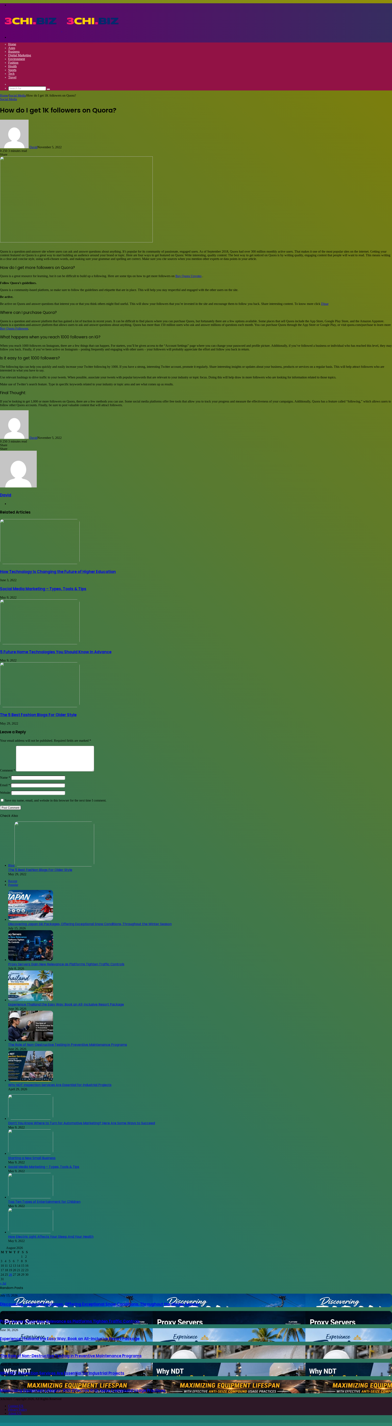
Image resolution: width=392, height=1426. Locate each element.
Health (12, 66)
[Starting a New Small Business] (30, 1153)
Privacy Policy (17, 1409)
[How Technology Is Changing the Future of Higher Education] (40, 563)
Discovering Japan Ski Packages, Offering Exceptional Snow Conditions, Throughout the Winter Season (90, 924)
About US (14, 1413)
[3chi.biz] (61, 30)
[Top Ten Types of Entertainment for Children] (30, 1197)
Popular (13, 884)
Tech (11, 73)
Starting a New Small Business (32, 1158)
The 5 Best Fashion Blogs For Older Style (38, 715)
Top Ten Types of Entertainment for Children (44, 1201)
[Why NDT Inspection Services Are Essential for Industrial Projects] (30, 1080)
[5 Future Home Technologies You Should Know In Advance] (40, 643)
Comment (7, 770)
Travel (12, 77)
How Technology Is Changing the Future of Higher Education (58, 571)
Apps (11, 48)
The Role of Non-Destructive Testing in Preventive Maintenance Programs (67, 1044)
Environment (16, 59)
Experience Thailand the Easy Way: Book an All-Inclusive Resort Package (66, 1004)
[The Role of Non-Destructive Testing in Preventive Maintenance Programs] (30, 1040)
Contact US (15, 1406)
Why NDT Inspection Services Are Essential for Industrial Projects (59, 1085)
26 (10, 1274)
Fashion (13, 62)
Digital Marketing (19, 55)
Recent (12, 881)
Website (5, 792)
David (33, 147)
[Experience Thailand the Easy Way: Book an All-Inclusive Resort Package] (30, 1000)
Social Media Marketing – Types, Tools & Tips (43, 589)
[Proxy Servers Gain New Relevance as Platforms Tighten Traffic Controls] (30, 959)
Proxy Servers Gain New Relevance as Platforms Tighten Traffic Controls (66, 964)
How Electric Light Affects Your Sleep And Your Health (51, 1236)
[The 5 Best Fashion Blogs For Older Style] (40, 706)
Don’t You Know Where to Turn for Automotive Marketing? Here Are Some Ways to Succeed (81, 1123)
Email (5, 785)
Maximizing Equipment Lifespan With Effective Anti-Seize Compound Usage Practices (83, 1390)
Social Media (17, 95)
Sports (12, 70)
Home (12, 44)
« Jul (3, 1283)
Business (14, 51)
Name (5, 777)
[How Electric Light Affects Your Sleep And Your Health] (30, 1232)
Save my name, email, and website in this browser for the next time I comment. (55, 800)
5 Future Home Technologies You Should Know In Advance (55, 652)
